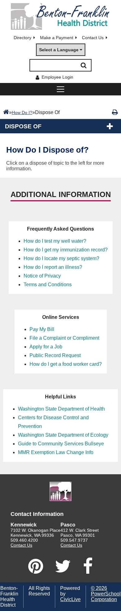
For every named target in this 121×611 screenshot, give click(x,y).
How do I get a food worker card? (65, 364)
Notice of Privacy (42, 275)
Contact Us (93, 37)
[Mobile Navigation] (60, 89)
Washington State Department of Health (61, 408)
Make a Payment (56, 37)
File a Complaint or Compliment (64, 338)
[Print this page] (115, 112)
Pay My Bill (41, 329)
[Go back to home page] (60, 16)
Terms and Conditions (48, 284)
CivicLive (70, 599)
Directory (22, 37)
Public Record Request (55, 355)
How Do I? (22, 112)
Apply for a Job (45, 346)
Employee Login (57, 77)
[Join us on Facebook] (88, 566)
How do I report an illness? (53, 267)
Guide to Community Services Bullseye (61, 443)
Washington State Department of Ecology (63, 435)
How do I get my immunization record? (66, 249)
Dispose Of (23, 126)
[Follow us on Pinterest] (35, 566)
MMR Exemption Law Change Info (55, 452)
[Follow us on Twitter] (63, 566)
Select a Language (58, 49)
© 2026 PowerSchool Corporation (106, 594)
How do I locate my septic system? (61, 258)
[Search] (83, 65)
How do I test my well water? (55, 241)
